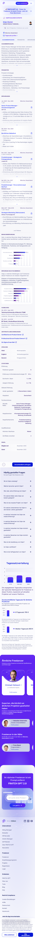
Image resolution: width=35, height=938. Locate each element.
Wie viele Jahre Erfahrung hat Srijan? (15, 491)
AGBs (4, 902)
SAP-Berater (6, 842)
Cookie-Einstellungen (8, 899)
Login (4, 869)
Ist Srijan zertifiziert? (10, 547)
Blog (3, 887)
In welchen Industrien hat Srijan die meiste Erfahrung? (14, 515)
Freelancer (5, 857)
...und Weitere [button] (17, 230)
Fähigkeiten (21, 39)
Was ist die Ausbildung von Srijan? (14, 542)
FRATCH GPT (6, 878)
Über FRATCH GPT (8, 845)
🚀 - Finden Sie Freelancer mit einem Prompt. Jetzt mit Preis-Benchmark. (15, 11)
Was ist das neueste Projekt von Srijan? (16, 503)
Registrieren (6, 866)
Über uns (5, 881)
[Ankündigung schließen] (31, 11)
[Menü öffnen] (31, 3)
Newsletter (5, 848)
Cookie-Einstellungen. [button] (25, 930)
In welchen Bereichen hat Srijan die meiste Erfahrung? (14, 522)
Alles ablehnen (9, 935)
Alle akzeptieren (25, 934)
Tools (4, 884)
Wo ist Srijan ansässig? (10, 481)
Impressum (5, 911)
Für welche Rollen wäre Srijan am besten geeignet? (14, 497)
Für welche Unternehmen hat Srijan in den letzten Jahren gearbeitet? (15, 508)
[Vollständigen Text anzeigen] (16, 125)
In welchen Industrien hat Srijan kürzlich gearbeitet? (16, 529)
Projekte (4, 863)
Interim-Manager (7, 839)
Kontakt (4, 908)
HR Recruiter (6, 836)
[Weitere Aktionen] (3, 464)
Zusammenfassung (8, 39)
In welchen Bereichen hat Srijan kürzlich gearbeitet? (16, 536)
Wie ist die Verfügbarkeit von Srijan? (15, 552)
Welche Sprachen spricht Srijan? (13, 486)
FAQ (3, 890)
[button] (10, 35)
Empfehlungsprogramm (9, 860)
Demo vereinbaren (22, 3)
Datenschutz (6, 905)
